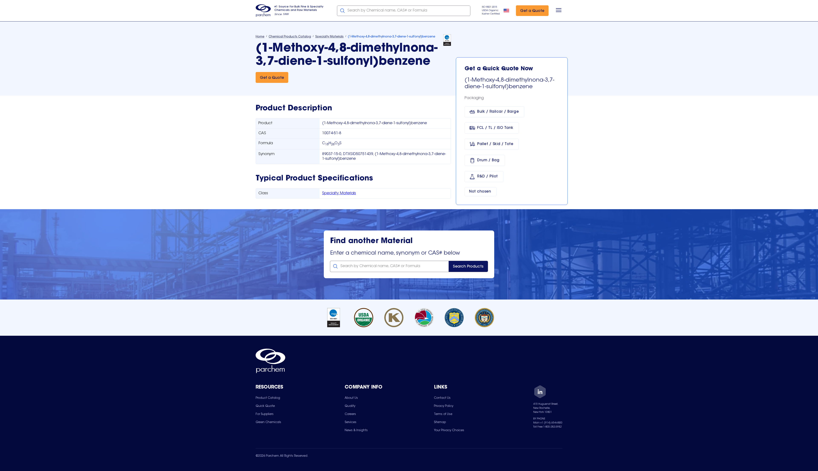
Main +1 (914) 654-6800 (547, 423)
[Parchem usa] (263, 10)
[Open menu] (558, 10)
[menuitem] (268, 398)
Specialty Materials (339, 193)
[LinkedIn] (540, 392)
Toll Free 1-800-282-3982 (547, 427)
